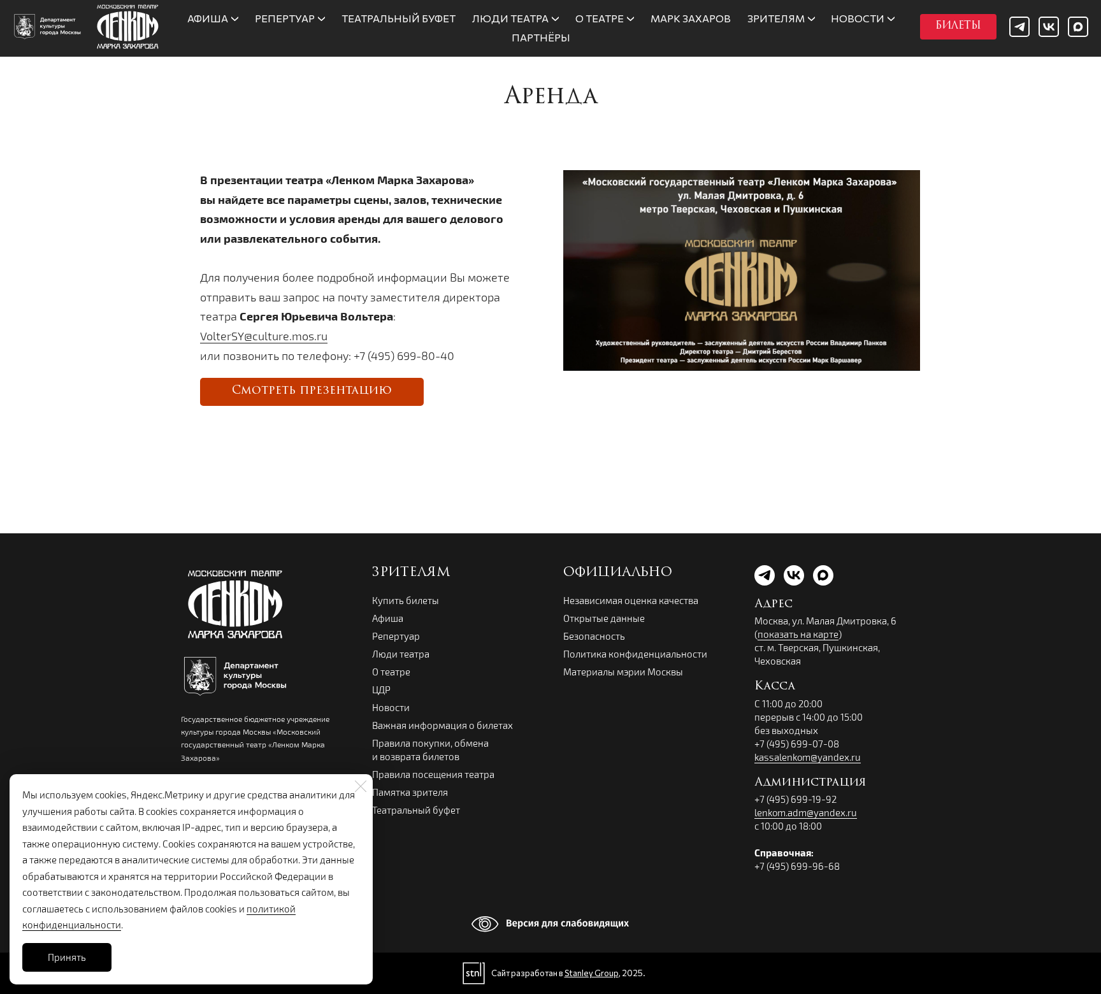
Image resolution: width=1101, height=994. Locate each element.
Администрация (810, 783)
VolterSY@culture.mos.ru (263, 336)
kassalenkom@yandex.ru (807, 757)
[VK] (1049, 27)
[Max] (1078, 27)
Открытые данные (604, 618)
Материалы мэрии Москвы (623, 671)
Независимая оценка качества (630, 600)
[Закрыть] (360, 786)
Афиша (387, 618)
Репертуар (396, 636)
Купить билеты (405, 600)
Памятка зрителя (410, 792)
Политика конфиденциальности (635, 653)
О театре (391, 671)
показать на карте (798, 634)
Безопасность (594, 636)
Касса (774, 687)
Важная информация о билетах (442, 725)
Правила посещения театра (433, 774)
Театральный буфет (416, 810)
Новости (391, 707)
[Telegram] (1019, 27)
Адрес (773, 604)
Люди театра (400, 653)
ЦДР (381, 689)
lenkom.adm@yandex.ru (805, 812)
